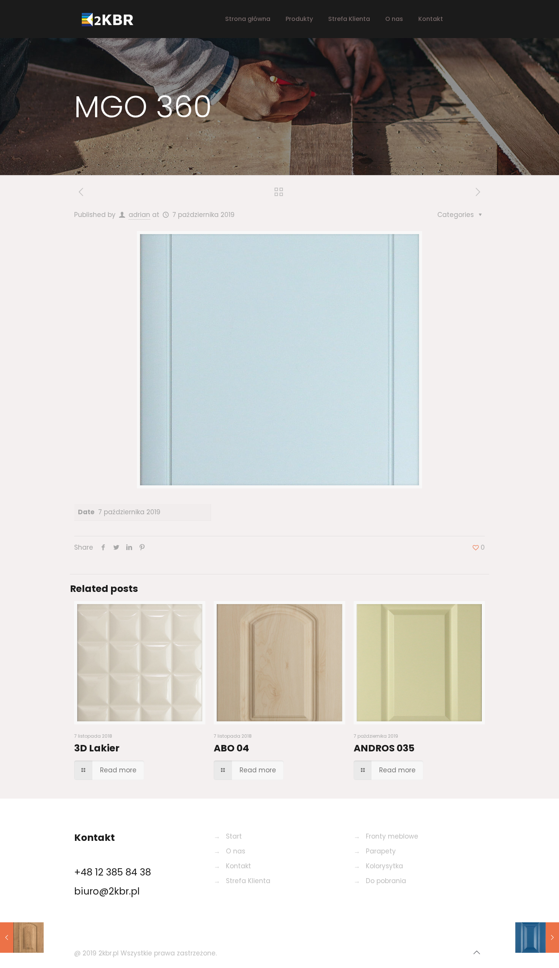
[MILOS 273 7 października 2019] (537, 937)
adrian (139, 214)
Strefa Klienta (248, 880)
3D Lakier (96, 748)
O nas (235, 851)
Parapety (381, 851)
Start (234, 836)
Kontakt (238, 866)
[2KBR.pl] (114, 19)
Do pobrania (386, 880)
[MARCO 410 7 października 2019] (22, 937)
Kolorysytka (384, 866)
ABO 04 (231, 748)
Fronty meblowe (392, 836)
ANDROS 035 (384, 748)
